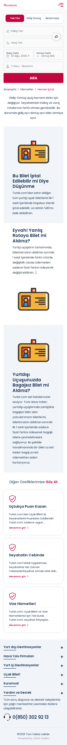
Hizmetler (27, 89)
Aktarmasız (52, 18)
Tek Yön (15, 18)
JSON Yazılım (41, 738)
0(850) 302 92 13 (31, 717)
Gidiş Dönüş (33, 18)
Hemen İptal (46, 89)
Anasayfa (10, 89)
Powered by (25, 738)
